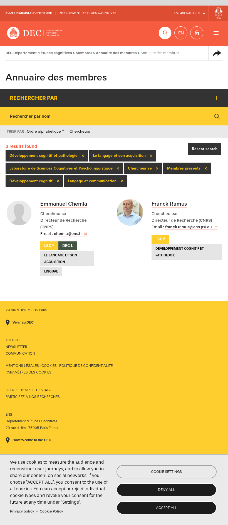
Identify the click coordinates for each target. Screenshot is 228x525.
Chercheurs (80, 131)
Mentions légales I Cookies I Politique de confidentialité (59, 366)
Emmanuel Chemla (63, 204)
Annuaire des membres (116, 53)
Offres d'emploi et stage (29, 390)
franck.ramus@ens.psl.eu (188, 227)
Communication (20, 353)
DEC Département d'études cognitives (35, 33)
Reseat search (204, 149)
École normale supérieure (29, 13)
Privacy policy (22, 511)
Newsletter (16, 347)
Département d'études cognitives (88, 13)
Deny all (166, 489)
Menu (215, 32)
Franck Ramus (169, 204)
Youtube (13, 340)
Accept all (166, 507)
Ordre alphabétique (46, 131)
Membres (84, 53)
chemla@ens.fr (68, 233)
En (181, 33)
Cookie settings (166, 471)
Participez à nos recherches (33, 397)
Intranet (196, 32)
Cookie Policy (51, 511)
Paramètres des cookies (28, 372)
